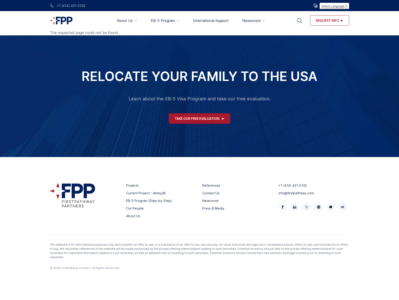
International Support (211, 20)
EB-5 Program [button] (163, 20)
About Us (133, 216)
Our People (135, 208)
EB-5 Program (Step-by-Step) (149, 201)
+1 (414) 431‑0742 (292, 185)
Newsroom (210, 201)
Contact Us (210, 193)
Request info (327, 20)
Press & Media (213, 208)
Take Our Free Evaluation (197, 119)
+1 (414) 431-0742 (70, 6)
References (211, 185)
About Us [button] (125, 20)
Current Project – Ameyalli (146, 193)
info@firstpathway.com (296, 193)
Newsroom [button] (251, 20)
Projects (132, 185)
